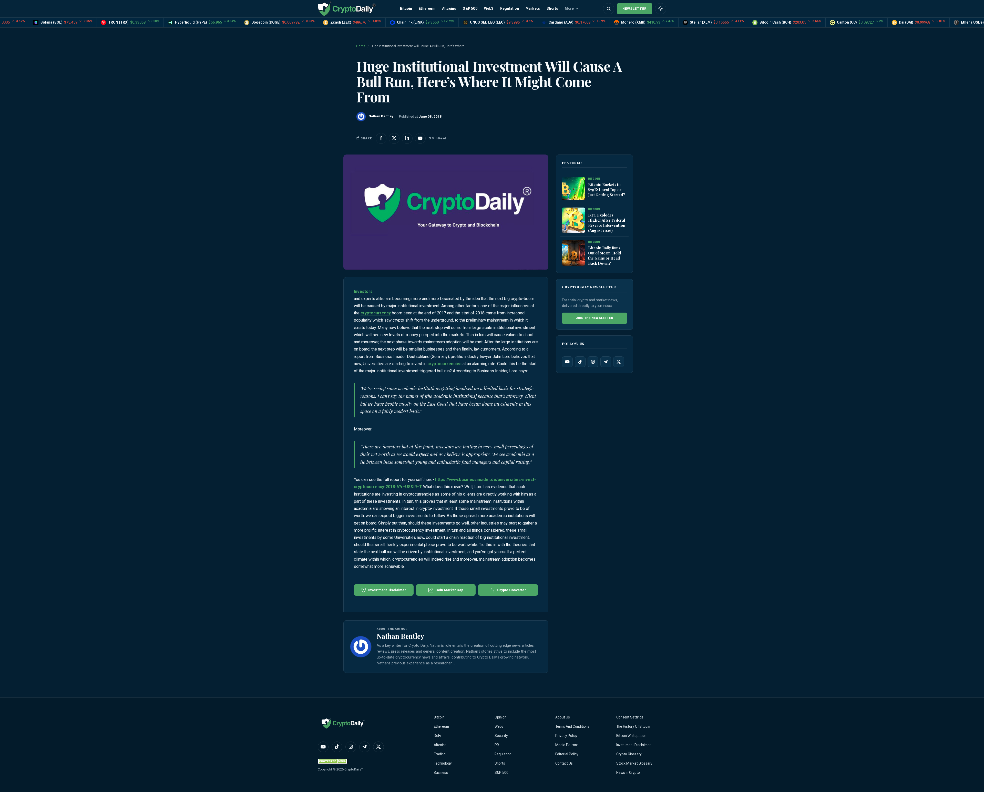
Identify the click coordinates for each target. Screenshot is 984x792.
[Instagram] (593, 361)
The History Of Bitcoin (633, 726)
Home (360, 46)
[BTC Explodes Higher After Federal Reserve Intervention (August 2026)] (573, 220)
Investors (363, 291)
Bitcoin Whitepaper (631, 736)
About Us (562, 717)
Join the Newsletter (594, 318)
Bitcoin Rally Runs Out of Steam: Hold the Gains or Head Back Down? (604, 255)
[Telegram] (605, 361)
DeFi (437, 736)
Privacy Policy (566, 736)
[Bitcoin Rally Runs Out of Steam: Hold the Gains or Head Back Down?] (573, 253)
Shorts (552, 8)
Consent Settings (629, 717)
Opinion (500, 717)
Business (441, 772)
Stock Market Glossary (634, 763)
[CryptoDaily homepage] (347, 8)
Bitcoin (406, 8)
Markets (533, 8)
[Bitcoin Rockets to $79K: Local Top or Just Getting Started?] (573, 188)
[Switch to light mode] (660, 8)
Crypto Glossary (629, 754)
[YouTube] (567, 361)
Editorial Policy (566, 754)
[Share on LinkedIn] (407, 138)
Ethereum (427, 8)
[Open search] (608, 8)
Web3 (489, 8)
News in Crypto (628, 772)
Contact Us (564, 763)
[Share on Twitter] (394, 138)
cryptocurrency (376, 313)
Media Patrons (567, 745)
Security (501, 736)
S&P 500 (470, 8)
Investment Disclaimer (633, 745)
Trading (440, 754)
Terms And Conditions (572, 726)
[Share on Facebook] (381, 138)
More (569, 8)
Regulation (509, 8)
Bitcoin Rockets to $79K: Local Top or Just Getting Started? (606, 189)
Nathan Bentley (400, 636)
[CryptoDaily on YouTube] (420, 138)
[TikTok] (580, 361)
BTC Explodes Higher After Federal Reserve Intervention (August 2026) (606, 222)
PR (497, 745)
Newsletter (634, 9)
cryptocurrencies (444, 363)
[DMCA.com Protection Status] (333, 761)
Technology (443, 763)
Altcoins (449, 8)
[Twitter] (618, 361)
